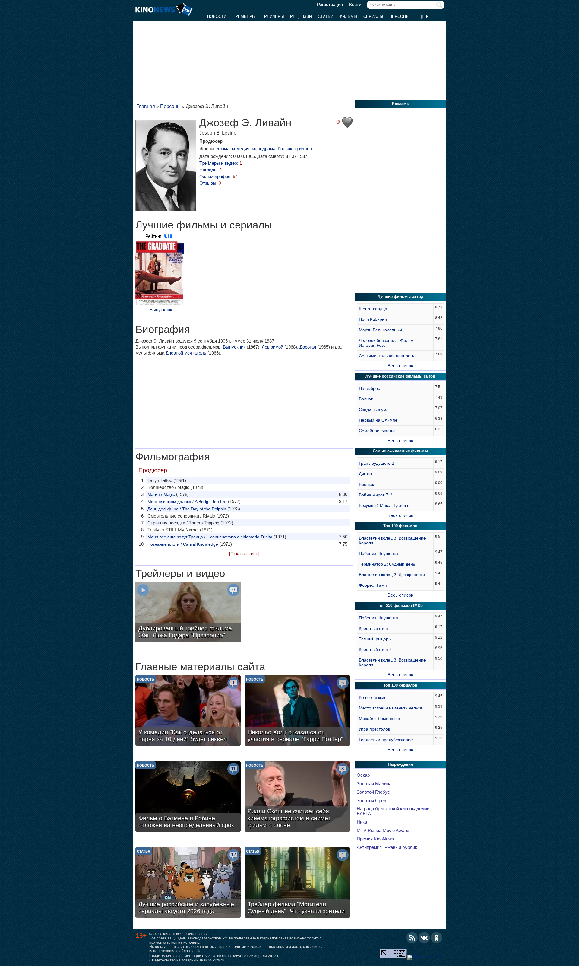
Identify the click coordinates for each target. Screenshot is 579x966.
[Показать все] (244, 553)
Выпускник (161, 309)
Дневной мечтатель (186, 352)
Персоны (399, 16)
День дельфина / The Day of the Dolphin (186, 508)
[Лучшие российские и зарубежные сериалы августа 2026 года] (188, 883)
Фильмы (348, 16)
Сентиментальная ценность (386, 355)
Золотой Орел (371, 800)
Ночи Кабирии (373, 319)
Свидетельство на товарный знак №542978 (186, 960)
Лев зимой (272, 346)
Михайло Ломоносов (379, 718)
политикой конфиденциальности (260, 947)
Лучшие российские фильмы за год (400, 376)
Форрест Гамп (373, 585)
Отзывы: (210, 183)
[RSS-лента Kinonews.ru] (412, 937)
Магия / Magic (161, 494)
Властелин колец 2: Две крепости (392, 574)
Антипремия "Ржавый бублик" (388, 847)
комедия (240, 148)
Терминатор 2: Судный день (387, 564)
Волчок (366, 399)
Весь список (400, 365)
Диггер (365, 473)
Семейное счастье (377, 430)
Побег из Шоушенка (378, 553)
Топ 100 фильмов (400, 526)
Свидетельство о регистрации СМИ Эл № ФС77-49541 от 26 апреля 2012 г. (214, 956)
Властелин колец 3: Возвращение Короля (392, 540)
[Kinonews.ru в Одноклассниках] (436, 937)
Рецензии (301, 16)
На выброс (369, 388)
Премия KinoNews (375, 839)
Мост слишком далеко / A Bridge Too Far (187, 501)
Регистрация (330, 4)
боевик (285, 148)
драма (223, 148)
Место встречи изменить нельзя (390, 708)
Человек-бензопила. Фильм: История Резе (387, 343)
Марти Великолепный (380, 329)
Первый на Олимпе (378, 420)
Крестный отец (373, 628)
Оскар (363, 775)
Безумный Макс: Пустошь (384, 505)
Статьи (325, 16)
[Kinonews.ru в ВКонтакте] (424, 937)
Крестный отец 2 (375, 649)
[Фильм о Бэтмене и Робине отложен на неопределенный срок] (188, 797)
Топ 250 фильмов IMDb (400, 605)
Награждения (400, 764)
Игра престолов (374, 729)
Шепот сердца (373, 308)
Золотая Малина (374, 783)
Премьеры (244, 16)
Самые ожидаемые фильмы (400, 451)
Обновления (197, 934)
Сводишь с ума (374, 409)
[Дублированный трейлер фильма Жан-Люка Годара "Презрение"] (188, 612)
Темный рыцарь (375, 638)
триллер (303, 148)
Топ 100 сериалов (400, 685)
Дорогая (307, 346)
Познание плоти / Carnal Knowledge (182, 544)
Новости (216, 16)
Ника (362, 822)
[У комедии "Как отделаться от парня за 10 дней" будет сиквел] (188, 711)
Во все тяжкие (373, 697)
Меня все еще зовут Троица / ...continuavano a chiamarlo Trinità (209, 536)
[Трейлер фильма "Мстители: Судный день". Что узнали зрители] (297, 883)
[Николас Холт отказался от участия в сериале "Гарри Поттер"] (297, 711)
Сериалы (373, 16)
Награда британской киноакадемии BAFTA (393, 811)
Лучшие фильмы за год (400, 296)
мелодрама (263, 148)
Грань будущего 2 (376, 463)
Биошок (366, 484)
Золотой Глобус (373, 792)
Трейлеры (273, 16)
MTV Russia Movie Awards (384, 830)
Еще (421, 16)
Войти (355, 4)
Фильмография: (218, 176)
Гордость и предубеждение (386, 739)
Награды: (210, 169)
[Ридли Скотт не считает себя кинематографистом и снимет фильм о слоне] (297, 797)
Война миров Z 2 (375, 495)
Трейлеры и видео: (220, 163)
